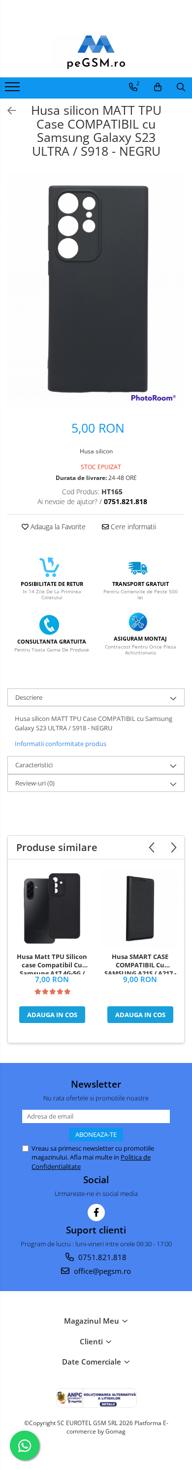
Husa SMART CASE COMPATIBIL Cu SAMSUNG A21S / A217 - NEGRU (140, 963)
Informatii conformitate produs (60, 743)
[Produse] (13, 89)
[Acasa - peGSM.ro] (96, 52)
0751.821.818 (101, 1257)
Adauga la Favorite (57, 526)
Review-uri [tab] (35, 783)
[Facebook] (96, 1212)
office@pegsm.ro (101, 1271)
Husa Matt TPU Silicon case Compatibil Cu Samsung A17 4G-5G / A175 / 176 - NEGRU (52, 963)
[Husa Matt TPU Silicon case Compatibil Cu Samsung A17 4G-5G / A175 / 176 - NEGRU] (52, 908)
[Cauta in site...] (181, 87)
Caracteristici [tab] (34, 764)
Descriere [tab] (28, 697)
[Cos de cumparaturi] (157, 87)
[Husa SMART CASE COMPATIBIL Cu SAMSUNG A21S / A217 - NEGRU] (140, 908)
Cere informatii (132, 526)
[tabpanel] (96, 291)
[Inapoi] (7, 110)
